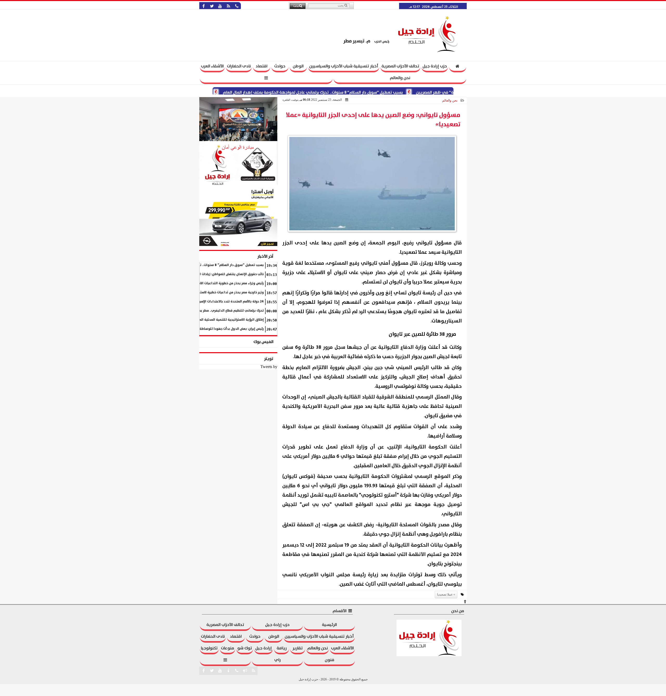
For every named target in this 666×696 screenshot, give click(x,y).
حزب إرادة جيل (434, 66)
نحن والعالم (400, 77)
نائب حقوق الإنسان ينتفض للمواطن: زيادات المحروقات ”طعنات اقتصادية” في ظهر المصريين (197, 274)
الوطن (298, 66)
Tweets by (268, 366)
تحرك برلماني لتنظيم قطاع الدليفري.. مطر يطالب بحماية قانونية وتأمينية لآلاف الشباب (201, 310)
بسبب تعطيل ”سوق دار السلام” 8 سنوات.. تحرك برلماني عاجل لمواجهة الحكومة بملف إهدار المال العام (330, 92)
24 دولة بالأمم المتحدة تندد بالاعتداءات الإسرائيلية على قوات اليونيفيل (212, 301)
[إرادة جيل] (238, 119)
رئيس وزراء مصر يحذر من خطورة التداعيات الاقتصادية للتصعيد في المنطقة (210, 283)
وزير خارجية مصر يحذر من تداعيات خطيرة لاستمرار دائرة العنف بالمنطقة (213, 292)
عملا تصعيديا (445, 594)
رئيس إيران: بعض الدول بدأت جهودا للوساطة (231, 329)
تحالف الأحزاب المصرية (400, 66)
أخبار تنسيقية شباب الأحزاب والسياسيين (343, 66)
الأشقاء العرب (212, 66)
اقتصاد (261, 66)
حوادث (279, 66)
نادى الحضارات (239, 66)
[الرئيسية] (457, 66)
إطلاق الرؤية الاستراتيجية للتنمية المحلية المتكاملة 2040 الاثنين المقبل (212, 319)
